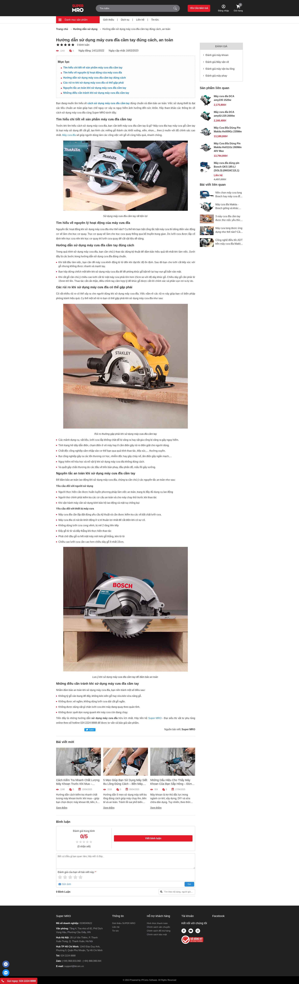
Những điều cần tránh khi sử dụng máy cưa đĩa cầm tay (96, 93)
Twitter (91, 730)
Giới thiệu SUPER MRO (123, 923)
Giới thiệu (108, 19)
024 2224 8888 (68, 955)
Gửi (189, 884)
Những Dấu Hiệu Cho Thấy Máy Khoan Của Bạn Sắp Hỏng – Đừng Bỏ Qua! (124, 784)
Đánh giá (221, 46)
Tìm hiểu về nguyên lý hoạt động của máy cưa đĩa (93, 72)
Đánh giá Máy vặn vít (217, 62)
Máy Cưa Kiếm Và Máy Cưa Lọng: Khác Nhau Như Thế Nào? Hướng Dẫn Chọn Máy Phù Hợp (171, 784)
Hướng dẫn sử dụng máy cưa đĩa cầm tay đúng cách (94, 77)
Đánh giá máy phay (216, 75)
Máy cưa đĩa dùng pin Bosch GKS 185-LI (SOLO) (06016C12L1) (226, 167)
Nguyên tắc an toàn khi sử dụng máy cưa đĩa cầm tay (95, 88)
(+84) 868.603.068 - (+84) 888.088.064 (81, 961)
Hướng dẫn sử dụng (85, 29)
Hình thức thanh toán (157, 923)
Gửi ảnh (66, 884)
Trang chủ (62, 29)
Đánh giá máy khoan (217, 55)
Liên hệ (140, 19)
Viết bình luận (153, 838)
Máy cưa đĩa (69, 135)
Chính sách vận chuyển (158, 927)
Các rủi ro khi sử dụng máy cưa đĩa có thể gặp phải (93, 82)
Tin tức (155, 19)
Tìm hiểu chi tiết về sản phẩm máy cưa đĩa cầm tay (92, 67)
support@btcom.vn (74, 966)
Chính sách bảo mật (157, 934)
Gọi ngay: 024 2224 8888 (21, 981)
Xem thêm (61, 807)
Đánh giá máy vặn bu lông (220, 69)
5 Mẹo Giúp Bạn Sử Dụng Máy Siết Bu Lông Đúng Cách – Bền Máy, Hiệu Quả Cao (78, 784)
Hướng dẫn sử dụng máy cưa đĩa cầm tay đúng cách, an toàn (136, 29)
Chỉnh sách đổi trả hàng (158, 930)
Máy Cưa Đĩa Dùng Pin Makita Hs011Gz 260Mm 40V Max (228, 147)
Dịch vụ (125, 19)
